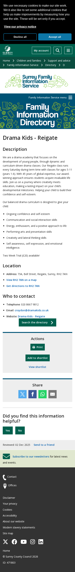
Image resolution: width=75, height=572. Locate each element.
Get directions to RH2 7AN (23, 286)
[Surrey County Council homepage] (8, 50)
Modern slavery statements (19, 527)
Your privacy (10, 503)
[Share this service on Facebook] (32, 394)
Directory (50, 65)
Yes (8, 430)
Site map (8, 533)
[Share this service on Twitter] (22, 394)
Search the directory (35, 322)
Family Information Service (22, 65)
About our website (13, 521)
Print (39, 347)
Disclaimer (9, 497)
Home (6, 60)
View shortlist (37, 367)
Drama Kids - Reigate (31, 316)
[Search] (58, 50)
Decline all (20, 36)
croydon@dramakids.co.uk (32, 310)
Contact (12, 476)
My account (41, 50)
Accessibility (10, 515)
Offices (12, 485)
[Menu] (68, 50)
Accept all (55, 36)
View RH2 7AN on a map (21, 280)
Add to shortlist (38, 358)
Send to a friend (44, 444)
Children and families (29, 60)
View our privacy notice (20, 26)
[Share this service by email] (52, 394)
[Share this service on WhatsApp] (42, 394)
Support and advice (59, 60)
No (20, 430)
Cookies (7, 509)
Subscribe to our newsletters (31, 456)
